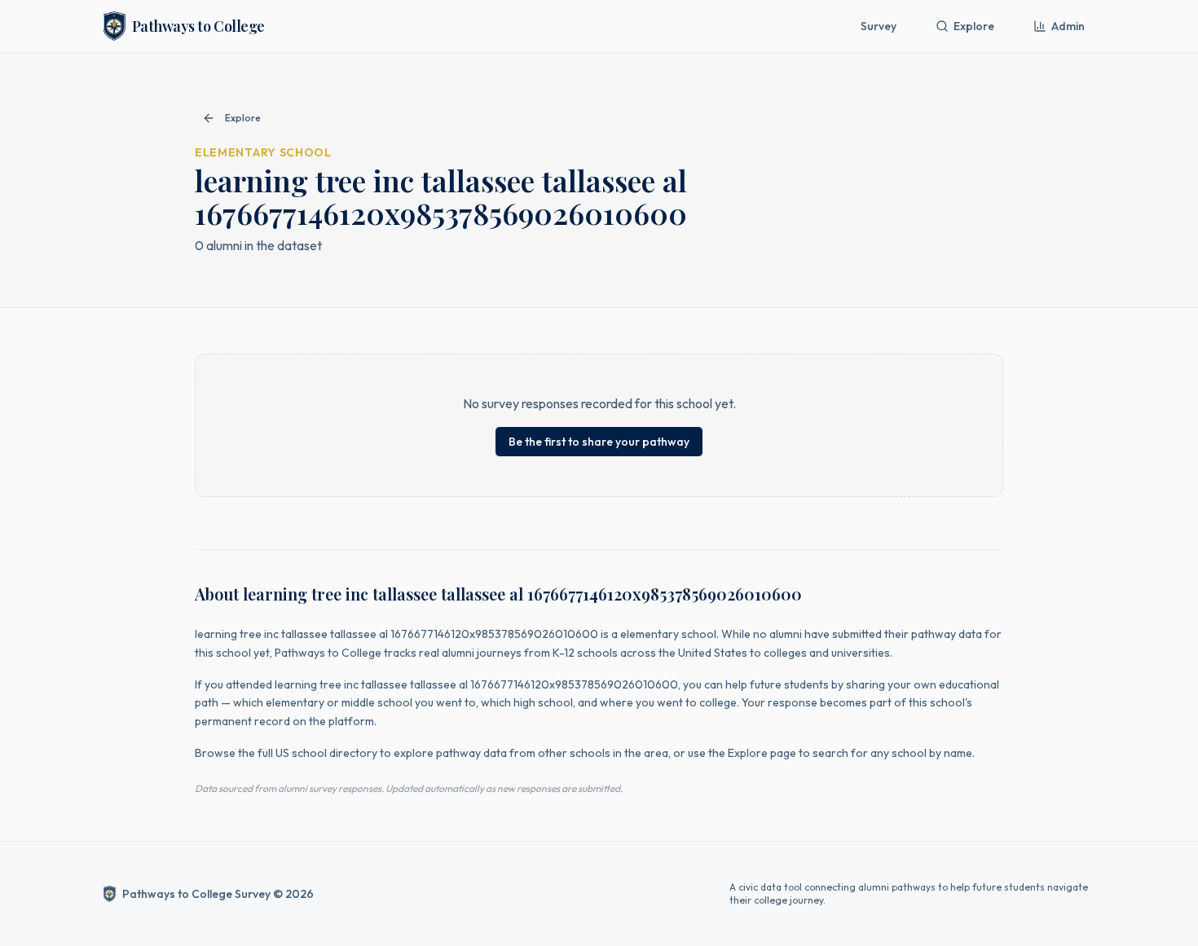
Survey (878, 26)
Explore (974, 26)
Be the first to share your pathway (599, 441)
